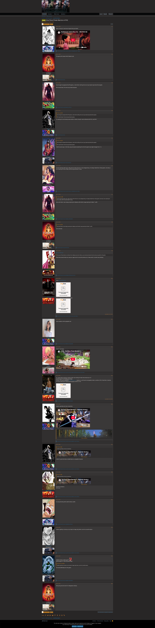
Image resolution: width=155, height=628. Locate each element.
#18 (112, 527)
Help (110, 620)
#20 (112, 583)
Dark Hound (48, 490)
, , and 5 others (68, 316)
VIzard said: (59, 447)
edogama (48, 337)
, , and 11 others (69, 51)
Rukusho (48, 156)
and (63, 247)
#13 (112, 375)
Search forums (49, 16)
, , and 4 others (69, 191)
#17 (112, 499)
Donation (50, 14)
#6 (112, 165)
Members (63, 14)
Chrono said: (59, 113)
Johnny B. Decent (48, 394)
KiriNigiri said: (59, 196)
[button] (52, 14)
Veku (48, 365)
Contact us (94, 620)
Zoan (48, 129)
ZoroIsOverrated (48, 518)
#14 (112, 404)
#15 (112, 444)
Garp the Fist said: (60, 563)
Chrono (48, 101)
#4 (112, 110)
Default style (45, 620)
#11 (112, 319)
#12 (112, 346)
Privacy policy (106, 620)
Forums (44, 14)
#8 (112, 222)
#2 (112, 54)
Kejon (48, 574)
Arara (48, 297)
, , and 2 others (68, 496)
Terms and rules (100, 620)
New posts (44, 16)
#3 (112, 82)
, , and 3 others (68, 468)
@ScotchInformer (59, 252)
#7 (112, 194)
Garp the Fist (48, 546)
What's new (56, 14)
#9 (112, 250)
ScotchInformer (45, 22)
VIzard (48, 422)
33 (48, 24)
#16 (112, 472)
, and (64, 107)
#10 (112, 278)
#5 (112, 138)
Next (51, 24)
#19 (112, 556)
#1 (112, 26)
